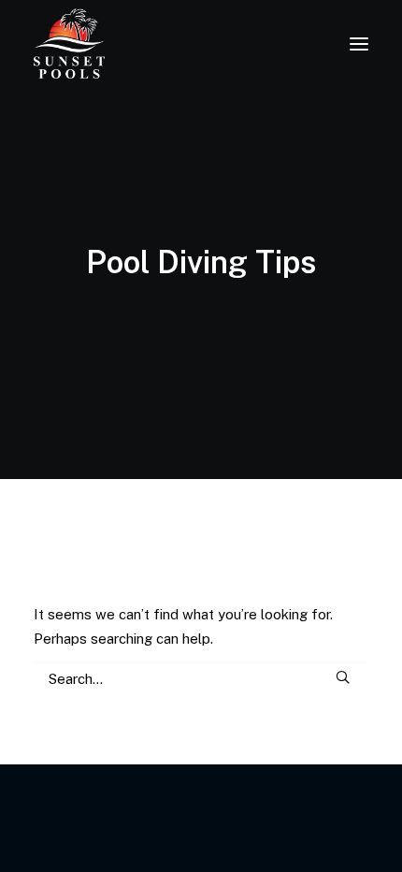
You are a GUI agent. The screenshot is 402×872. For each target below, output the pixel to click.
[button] (359, 43)
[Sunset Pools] (69, 43)
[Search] (201, 679)
